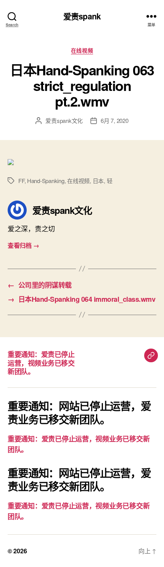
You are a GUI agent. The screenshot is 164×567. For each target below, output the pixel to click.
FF (21, 181)
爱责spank (82, 16)
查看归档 (23, 245)
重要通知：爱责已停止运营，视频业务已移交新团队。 (41, 362)
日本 (98, 181)
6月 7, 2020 (114, 120)
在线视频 (82, 50)
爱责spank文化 (64, 120)
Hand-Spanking (45, 181)
